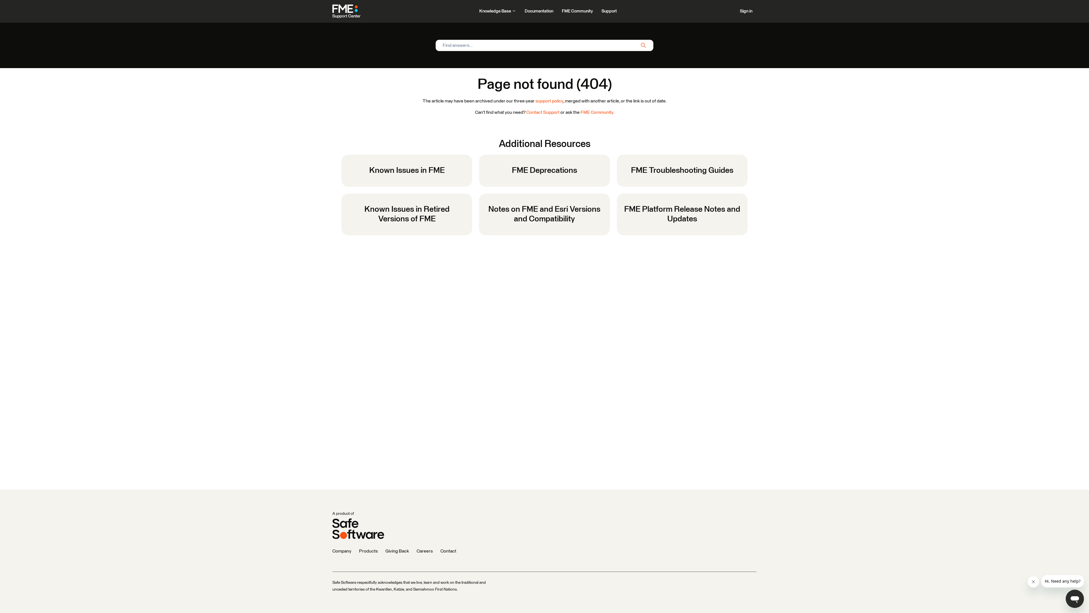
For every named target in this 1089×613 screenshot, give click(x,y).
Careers (425, 551)
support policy (549, 101)
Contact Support (543, 112)
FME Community (577, 11)
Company (341, 551)
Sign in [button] (746, 11)
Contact (448, 551)
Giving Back (397, 551)
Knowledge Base (495, 11)
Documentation (539, 11)
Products (368, 551)
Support (609, 11)
